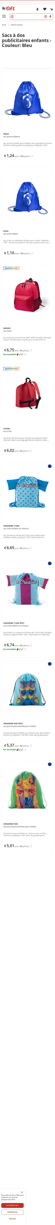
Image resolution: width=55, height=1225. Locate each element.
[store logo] (8, 8)
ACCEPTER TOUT (12, 1205)
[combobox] (31, 16)
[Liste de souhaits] (44, 10)
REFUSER (12, 1219)
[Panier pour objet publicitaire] (51, 9)
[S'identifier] (37, 10)
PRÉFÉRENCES (12, 1212)
